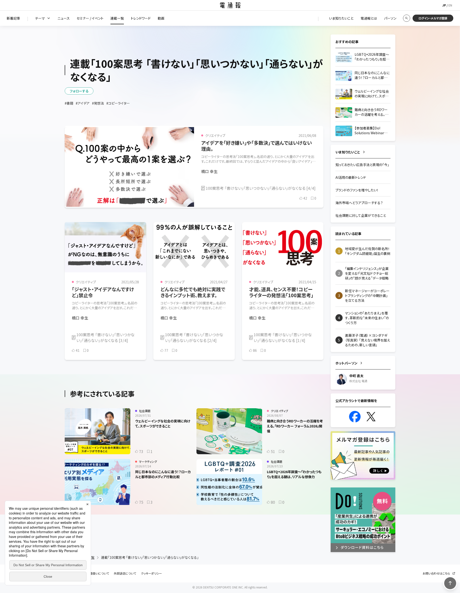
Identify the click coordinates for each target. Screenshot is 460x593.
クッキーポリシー (151, 573)
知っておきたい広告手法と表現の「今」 (362, 164)
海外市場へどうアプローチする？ (359, 202)
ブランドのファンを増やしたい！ (357, 190)
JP (444, 5)
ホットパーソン (346, 363)
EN (450, 5)
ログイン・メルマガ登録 (433, 18)
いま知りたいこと (347, 152)
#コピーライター (118, 103)
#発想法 (98, 103)
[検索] (406, 18)
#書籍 (69, 103)
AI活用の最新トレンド (350, 177)
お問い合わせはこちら (436, 573)
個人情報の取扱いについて (92, 573)
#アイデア (83, 103)
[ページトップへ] (450, 583)
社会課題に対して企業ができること (360, 215)
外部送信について (125, 573)
